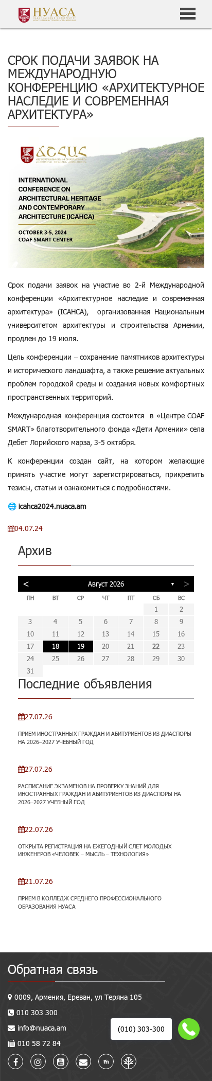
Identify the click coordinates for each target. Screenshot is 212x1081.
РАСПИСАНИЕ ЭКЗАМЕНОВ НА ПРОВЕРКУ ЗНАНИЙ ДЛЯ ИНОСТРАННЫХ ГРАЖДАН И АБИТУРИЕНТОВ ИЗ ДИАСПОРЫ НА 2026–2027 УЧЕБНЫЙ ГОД (99, 794)
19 (80, 646)
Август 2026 (106, 584)
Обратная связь (53, 969)
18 (55, 646)
